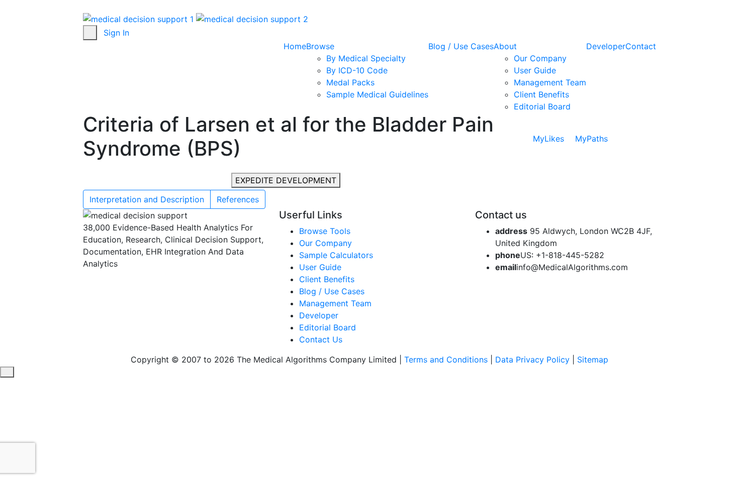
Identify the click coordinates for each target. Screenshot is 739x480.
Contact (640, 46)
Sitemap (592, 359)
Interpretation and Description (146, 199)
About (506, 46)
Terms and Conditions (446, 359)
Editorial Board (542, 106)
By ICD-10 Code (357, 70)
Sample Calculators (336, 255)
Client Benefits (541, 94)
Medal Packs (350, 82)
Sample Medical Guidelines (377, 94)
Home (295, 46)
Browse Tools (324, 231)
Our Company (540, 58)
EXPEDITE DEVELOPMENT (285, 180)
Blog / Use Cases (461, 46)
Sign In (116, 33)
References (238, 199)
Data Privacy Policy (532, 359)
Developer (605, 46)
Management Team (550, 82)
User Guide (535, 70)
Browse (321, 46)
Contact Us (320, 339)
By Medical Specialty (366, 58)
